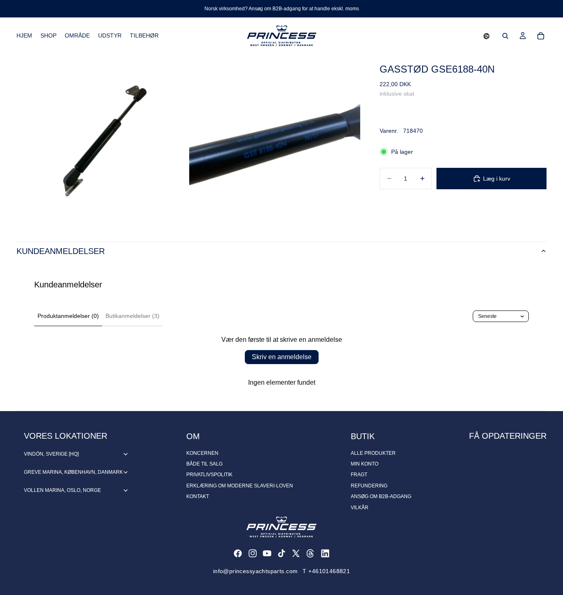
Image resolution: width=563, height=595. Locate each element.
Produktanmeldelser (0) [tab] (68, 316)
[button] (486, 36)
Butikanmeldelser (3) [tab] (133, 316)
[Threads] (310, 553)
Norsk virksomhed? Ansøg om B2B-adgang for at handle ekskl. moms (281, 9)
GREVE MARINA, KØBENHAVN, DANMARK (73, 472)
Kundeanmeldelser (60, 251)
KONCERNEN (202, 453)
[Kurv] (541, 36)
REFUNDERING (369, 486)
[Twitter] (296, 553)
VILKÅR (359, 507)
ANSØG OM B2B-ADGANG (381, 496)
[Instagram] (253, 553)
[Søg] (505, 36)
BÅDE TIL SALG (204, 464)
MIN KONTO (364, 464)
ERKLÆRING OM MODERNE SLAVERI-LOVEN (239, 486)
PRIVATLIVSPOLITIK (209, 474)
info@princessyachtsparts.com (255, 571)
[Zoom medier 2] (274, 139)
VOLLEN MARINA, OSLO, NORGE (62, 490)
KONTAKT (197, 496)
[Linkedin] (325, 553)
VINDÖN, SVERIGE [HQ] (51, 454)
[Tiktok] (281, 553)
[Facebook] (238, 553)
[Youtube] (267, 553)
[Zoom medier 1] (102, 139)
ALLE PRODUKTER (373, 453)
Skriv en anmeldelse (282, 356)
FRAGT (359, 474)
